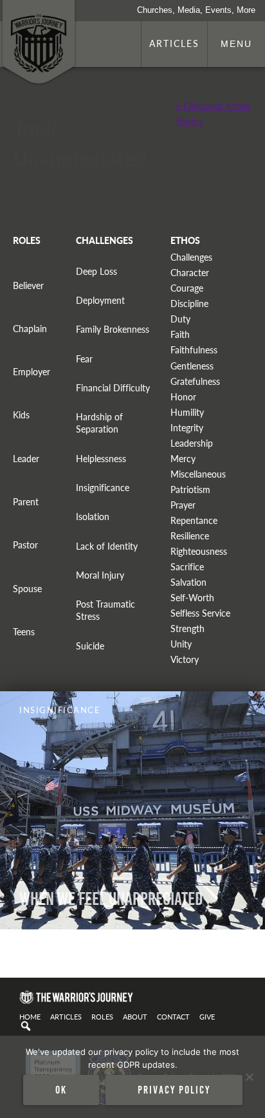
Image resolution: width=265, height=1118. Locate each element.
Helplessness (101, 458)
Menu (236, 44)
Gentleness (192, 366)
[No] (248, 1076)
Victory (184, 659)
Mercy (183, 458)
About (135, 1016)
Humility (187, 412)
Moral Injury (100, 575)
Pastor (25, 545)
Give (207, 1016)
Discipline (189, 303)
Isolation (92, 516)
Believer (28, 285)
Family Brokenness (112, 329)
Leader (26, 458)
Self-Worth (192, 598)
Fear (84, 359)
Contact (173, 1016)
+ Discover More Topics (212, 113)
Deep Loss (96, 271)
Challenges (191, 257)
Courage (186, 288)
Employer (31, 372)
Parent (26, 502)
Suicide (90, 646)
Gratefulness (195, 381)
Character (189, 272)
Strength (187, 628)
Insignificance (102, 487)
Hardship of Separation (99, 423)
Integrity (186, 428)
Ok (61, 1089)
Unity (181, 644)
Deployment (100, 300)
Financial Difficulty (113, 388)
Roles (102, 1016)
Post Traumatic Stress (105, 610)
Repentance (193, 520)
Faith (180, 334)
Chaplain (30, 328)
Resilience (189, 536)
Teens (24, 632)
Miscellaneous (198, 474)
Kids (21, 415)
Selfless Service (200, 613)
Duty (180, 319)
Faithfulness (193, 350)
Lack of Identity (107, 546)
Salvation (188, 582)
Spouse (27, 588)
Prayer (183, 505)
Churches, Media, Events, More (196, 10)
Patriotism (190, 489)
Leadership (191, 443)
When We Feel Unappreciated (111, 899)
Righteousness (198, 551)
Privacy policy (174, 1089)
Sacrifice (187, 567)
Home (30, 1016)
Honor (183, 397)
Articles (174, 43)
